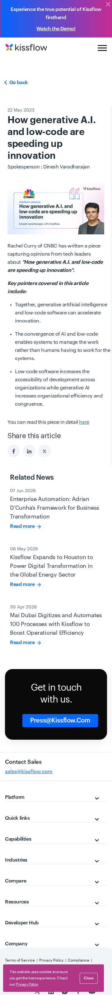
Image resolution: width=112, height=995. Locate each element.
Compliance (78, 960)
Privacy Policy (51, 960)
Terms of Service (20, 960)
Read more (23, 526)
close (89, 978)
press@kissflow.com (60, 721)
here (84, 422)
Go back (18, 82)
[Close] (108, 4)
